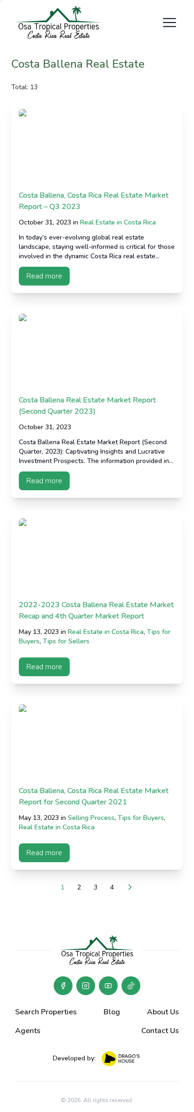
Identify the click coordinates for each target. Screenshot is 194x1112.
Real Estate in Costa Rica (118, 222)
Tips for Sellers (66, 641)
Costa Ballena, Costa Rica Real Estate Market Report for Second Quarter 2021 (94, 796)
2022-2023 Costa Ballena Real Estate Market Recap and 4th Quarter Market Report (96, 610)
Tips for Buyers (141, 817)
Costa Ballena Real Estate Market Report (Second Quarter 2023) (87, 406)
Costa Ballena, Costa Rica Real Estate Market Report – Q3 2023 (94, 201)
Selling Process (91, 817)
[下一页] (130, 887)
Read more (44, 276)
